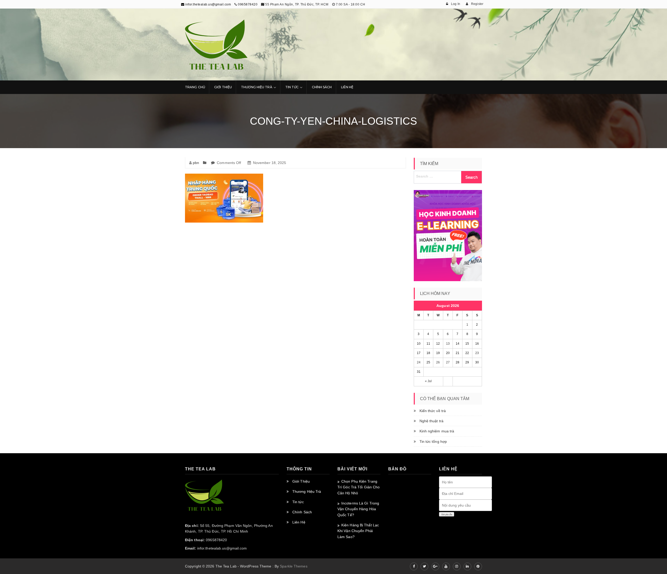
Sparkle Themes (293, 566)
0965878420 (247, 4)
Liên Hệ (347, 87)
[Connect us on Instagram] (457, 566)
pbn (196, 163)
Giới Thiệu (223, 87)
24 (419, 362)
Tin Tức (292, 87)
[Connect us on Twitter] (424, 566)
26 (438, 362)
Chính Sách (322, 87)
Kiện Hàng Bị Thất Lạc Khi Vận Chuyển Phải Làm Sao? (358, 531)
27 (448, 362)
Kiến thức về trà (432, 411)
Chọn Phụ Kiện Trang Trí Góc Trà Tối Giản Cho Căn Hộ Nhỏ (358, 487)
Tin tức (298, 502)
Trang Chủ (195, 87)
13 (448, 343)
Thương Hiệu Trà (256, 87)
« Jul (428, 381)
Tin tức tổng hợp (433, 441)
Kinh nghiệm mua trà (436, 431)
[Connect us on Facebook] (414, 566)
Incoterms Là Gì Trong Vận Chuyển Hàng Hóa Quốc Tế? (358, 509)
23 (477, 353)
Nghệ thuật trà (431, 421)
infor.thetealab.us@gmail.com (207, 4)
